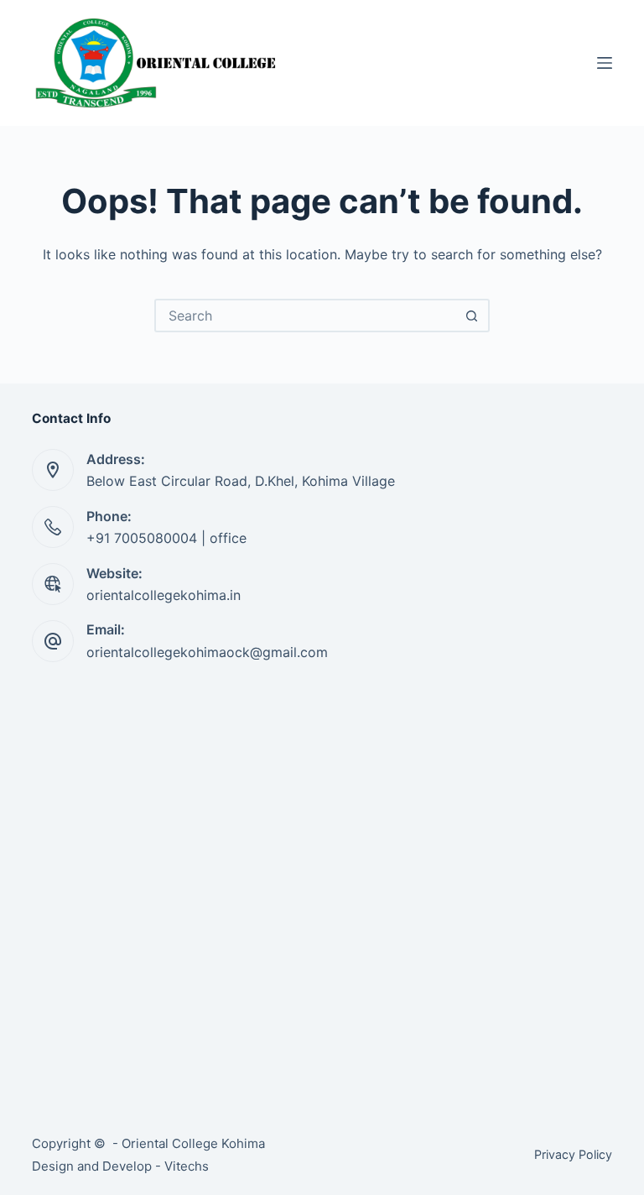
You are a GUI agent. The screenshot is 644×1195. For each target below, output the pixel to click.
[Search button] (471, 315)
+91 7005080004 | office (166, 538)
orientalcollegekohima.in (163, 595)
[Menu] (604, 62)
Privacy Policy (573, 1154)
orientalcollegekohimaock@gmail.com (207, 652)
